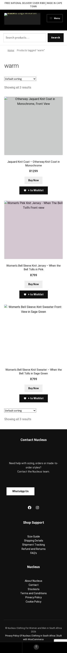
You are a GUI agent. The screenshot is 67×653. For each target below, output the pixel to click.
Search (55, 37)
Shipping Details (33, 540)
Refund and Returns (34, 548)
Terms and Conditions (33, 593)
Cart (29, 645)
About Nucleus (33, 580)
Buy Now (33, 180)
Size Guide (33, 536)
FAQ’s (33, 553)
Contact (34, 584)
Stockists (33, 589)
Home (11, 50)
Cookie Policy (33, 601)
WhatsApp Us (20, 491)
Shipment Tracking (33, 544)
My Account (11, 647)
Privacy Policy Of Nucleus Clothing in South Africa (30, 635)
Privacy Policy (33, 597)
